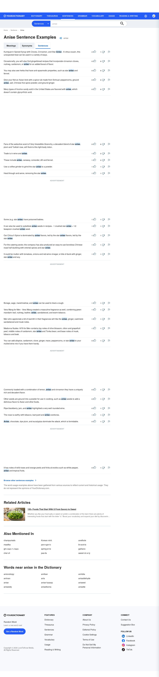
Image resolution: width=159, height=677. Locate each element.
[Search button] (123, 23)
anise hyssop (47, 582)
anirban (44, 574)
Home (6, 30)
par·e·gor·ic (46, 544)
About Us (87, 619)
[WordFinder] (153, 15)
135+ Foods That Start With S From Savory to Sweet (52, 509)
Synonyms (27, 45)
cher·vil (7, 553)
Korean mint (46, 540)
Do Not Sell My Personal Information (92, 646)
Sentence (14, 30)
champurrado (9, 540)
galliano (81, 548)
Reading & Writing (52, 649)
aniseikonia (46, 586)
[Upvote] (94, 52)
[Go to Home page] (14, 16)
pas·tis (44, 553)
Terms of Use (88, 639)
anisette (81, 586)
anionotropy (9, 574)
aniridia (81, 574)
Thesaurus (49, 624)
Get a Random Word (14, 631)
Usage (47, 644)
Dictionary (48, 619)
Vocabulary (49, 639)
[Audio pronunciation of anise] (60, 38)
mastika (7, 544)
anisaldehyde (84, 578)
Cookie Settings (90, 634)
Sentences (39, 23)
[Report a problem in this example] (108, 51)
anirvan (7, 578)
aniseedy (8, 586)
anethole (82, 540)
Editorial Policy (89, 629)
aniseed (81, 582)
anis (43, 578)
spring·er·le (46, 548)
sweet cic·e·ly (84, 553)
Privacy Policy (89, 624)
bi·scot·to (82, 544)
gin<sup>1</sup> (11, 548)
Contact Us (126, 619)
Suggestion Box (128, 624)
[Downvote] (103, 52)
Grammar (48, 634)
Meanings (11, 45)
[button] (145, 16)
